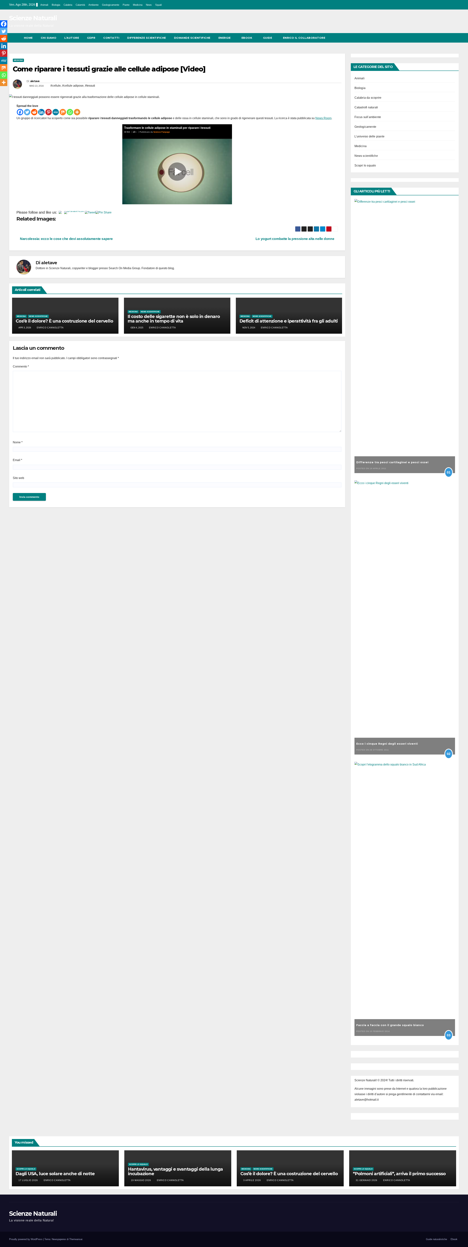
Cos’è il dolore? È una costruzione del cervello (64, 321)
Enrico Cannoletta (50, 327)
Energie (224, 37)
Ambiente (93, 4)
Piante (126, 4)
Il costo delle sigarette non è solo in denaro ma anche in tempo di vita (174, 319)
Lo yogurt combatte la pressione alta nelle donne (295, 239)
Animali (44, 4)
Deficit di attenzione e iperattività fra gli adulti (288, 321)
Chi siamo (48, 37)
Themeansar (75, 1239)
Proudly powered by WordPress (26, 1239)
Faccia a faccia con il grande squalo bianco (390, 1025)
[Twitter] (27, 112)
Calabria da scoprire (368, 97)
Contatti (111, 37)
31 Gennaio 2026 (367, 1180)
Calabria (68, 4)
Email (17, 460)
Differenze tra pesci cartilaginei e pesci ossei (392, 462)
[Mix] (63, 112)
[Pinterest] (48, 112)
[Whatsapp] (70, 112)
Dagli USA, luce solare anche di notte (55, 1173)
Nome (17, 442)
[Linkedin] (41, 112)
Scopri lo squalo (365, 165)
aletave (35, 81)
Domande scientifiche (192, 37)
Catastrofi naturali (366, 107)
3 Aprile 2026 (252, 1180)
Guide (268, 37)
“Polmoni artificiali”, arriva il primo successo (399, 1173)
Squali (158, 4)
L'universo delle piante (369, 136)
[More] (77, 112)
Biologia (56, 4)
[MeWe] (55, 112)
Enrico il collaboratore (304, 37)
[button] (449, 37)
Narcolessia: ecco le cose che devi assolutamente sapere (66, 239)
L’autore (71, 37)
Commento (21, 366)
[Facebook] (20, 112)
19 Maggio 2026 (141, 1180)
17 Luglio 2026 (28, 1180)
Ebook (247, 37)
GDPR (91, 37)
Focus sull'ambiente (367, 117)
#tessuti (90, 85)
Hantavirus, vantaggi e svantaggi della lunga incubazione (175, 1171)
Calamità (80, 4)
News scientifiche (38, 316)
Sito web (18, 478)
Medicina (137, 4)
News (149, 4)
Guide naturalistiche (436, 1239)
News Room (323, 118)
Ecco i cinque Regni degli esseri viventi (387, 743)
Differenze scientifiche (146, 37)
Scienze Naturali (33, 18)
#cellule (55, 85)
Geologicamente (110, 4)
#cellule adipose (73, 85)
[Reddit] (34, 112)
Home (28, 37)
